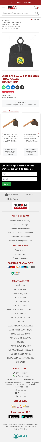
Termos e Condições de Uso (20, 241)
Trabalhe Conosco (20, 258)
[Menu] (3, 8)
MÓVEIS (20, 342)
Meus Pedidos (13, 195)
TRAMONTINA (11, 98)
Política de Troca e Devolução (20, 233)
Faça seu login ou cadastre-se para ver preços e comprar (20, 103)
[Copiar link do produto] (22, 87)
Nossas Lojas (20, 254)
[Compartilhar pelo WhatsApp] (4, 87)
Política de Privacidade (20, 229)
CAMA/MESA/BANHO (20, 294)
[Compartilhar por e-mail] (17, 87)
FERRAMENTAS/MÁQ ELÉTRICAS (20, 310)
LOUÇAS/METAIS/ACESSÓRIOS (20, 326)
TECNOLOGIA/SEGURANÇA (20, 354)
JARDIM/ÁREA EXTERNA (20, 318)
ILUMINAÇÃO (20, 314)
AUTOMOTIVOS (20, 290)
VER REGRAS (26, 2)
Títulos (30, 195)
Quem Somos (20, 250)
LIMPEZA (20, 322)
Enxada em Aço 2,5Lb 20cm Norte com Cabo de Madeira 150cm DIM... (10, 136)
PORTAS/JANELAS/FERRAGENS (20, 350)
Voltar (36, 20)
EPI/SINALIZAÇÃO (20, 306)
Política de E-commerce (20, 237)
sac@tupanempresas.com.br (22, 379)
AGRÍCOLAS (20, 286)
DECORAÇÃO (20, 298)
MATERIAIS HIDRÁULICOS (20, 338)
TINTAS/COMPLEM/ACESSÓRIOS (20, 358)
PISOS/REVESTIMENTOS (21, 346)
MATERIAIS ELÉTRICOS (20, 334)
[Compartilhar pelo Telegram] (8, 87)
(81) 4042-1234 (21, 376)
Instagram (21, 390)
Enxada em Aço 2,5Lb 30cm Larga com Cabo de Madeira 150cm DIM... (31, 136)
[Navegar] (2, 132)
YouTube (22, 396)
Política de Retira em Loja (20, 221)
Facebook (22, 393)
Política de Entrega (20, 225)
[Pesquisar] (37, 13)
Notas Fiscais (13, 199)
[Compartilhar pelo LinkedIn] (13, 87)
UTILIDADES (20, 362)
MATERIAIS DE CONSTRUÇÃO (20, 330)
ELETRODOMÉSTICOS (20, 302)
